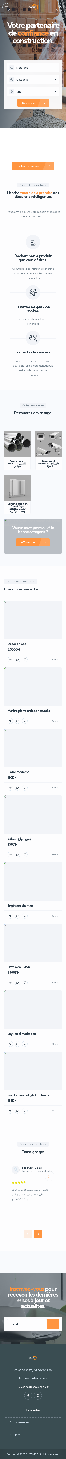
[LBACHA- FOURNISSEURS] (33, 7)
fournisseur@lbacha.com (33, 1378)
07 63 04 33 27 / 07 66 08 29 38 (33, 1370)
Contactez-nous (19, 1422)
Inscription (15, 1434)
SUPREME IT (32, 1454)
